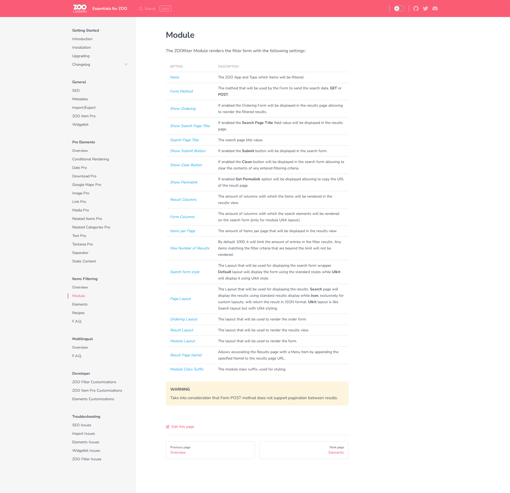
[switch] (399, 8)
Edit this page (183, 426)
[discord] (435, 8)
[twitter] (425, 8)
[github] (416, 8)
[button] (100, 30)
